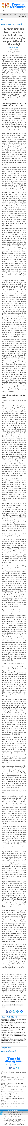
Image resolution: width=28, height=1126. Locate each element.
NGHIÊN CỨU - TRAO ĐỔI (12, 24)
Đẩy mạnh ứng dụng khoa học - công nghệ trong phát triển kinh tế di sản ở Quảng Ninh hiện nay (13, 1029)
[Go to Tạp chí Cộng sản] (14, 5)
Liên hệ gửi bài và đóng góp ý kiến (14, 1112)
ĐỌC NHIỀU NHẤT (9, 1051)
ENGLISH (16, 14)
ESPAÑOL (22, 14)
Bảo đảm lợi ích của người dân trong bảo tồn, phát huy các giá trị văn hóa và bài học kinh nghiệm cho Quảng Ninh (13, 1040)
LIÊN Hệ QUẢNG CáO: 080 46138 (12, 1114)
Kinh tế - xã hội (11, 1005)
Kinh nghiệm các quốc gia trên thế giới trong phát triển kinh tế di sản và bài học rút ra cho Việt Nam (13, 1024)
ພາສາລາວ (5, 14)
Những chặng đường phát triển (14, 1065)
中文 (11, 14)
